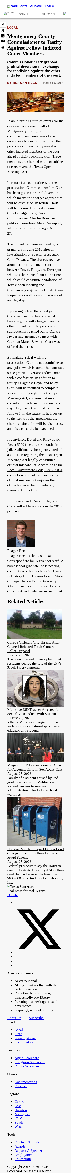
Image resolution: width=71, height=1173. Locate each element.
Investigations (25, 1038)
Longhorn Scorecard (30, 1062)
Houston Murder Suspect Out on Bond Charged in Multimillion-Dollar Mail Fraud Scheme (35, 853)
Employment (24, 1155)
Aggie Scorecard (27, 1058)
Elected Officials (27, 1142)
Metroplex (22, 1114)
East (18, 1106)
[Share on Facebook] (3, 24)
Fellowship (23, 1159)
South (19, 1122)
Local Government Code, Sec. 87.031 (34, 470)
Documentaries (26, 1082)
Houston (21, 1110)
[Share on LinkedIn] (3, 36)
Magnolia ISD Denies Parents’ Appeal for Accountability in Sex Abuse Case (35, 767)
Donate (23, 14)
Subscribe (48, 14)
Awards (20, 1146)
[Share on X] (3, 30)
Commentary (24, 1042)
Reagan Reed (25, 82)
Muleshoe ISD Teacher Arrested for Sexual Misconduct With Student (33, 712)
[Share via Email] (3, 41)
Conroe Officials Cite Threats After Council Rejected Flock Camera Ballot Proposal (33, 646)
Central (20, 1102)
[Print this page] (3, 47)
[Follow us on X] (39, 953)
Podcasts (21, 1086)
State (18, 1034)
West (18, 1127)
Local (12, 27)
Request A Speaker (28, 1151)
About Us (14, 1018)
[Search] (65, 14)
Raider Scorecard (27, 1066)
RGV (18, 1118)
